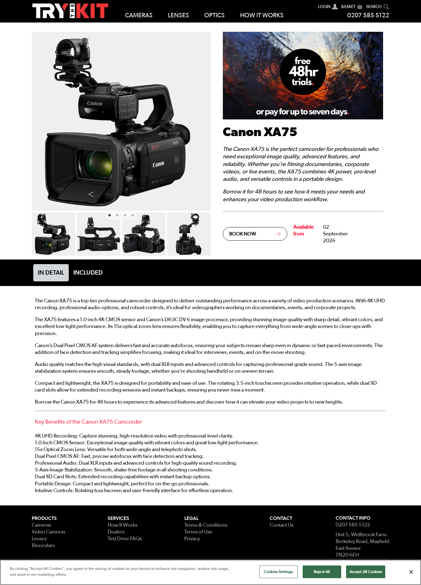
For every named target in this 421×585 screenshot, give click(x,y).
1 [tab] (109, 215)
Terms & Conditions (205, 525)
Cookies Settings (278, 572)
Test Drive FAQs (125, 538)
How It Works (122, 525)
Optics (214, 15)
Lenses (178, 15)
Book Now (242, 233)
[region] (210, 572)
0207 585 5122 (368, 15)
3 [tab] (124, 215)
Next (151, 192)
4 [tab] (132, 215)
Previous (90, 192)
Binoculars (43, 545)
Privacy (192, 538)
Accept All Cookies (365, 572)
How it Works (262, 15)
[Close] (411, 572)
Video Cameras (48, 531)
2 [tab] (116, 215)
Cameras (139, 15)
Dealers (116, 531)
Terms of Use (198, 531)
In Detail (51, 273)
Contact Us (281, 525)
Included (88, 273)
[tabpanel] (121, 121)
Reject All (322, 572)
